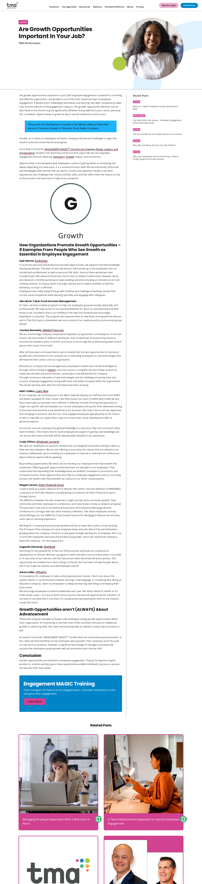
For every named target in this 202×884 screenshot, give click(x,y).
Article (23, 22)
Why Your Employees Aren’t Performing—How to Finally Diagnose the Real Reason (156, 157)
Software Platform (114, 6)
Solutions (54, 6)
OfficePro (41, 572)
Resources (84, 6)
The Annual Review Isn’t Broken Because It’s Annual (157, 134)
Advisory (97, 6)
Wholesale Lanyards (47, 441)
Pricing (139, 6)
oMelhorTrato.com (53, 330)
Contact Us (189, 5)
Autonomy (59, 156)
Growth (70, 156)
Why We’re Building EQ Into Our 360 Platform (154, 145)
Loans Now (41, 391)
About (130, 6)
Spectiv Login (169, 5)
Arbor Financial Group (51, 485)
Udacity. (52, 369)
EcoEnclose (41, 260)
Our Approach (69, 6)
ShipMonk (49, 546)
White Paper (139, 116)
